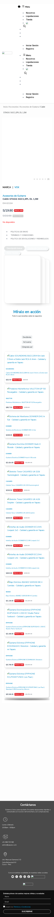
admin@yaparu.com (9, 845)
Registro (30, 49)
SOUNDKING (10, 369)
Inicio (5, 107)
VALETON (9, 398)
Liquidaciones (32, 16)
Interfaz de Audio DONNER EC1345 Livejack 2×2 (22, 541)
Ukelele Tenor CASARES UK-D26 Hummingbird (22, 485)
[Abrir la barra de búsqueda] (24, 26)
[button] (27, 698)
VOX (17, 187)
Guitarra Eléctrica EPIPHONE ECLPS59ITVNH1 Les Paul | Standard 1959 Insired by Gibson (25, 688)
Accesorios (13, 107)
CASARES (9, 481)
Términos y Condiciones (22, 907)
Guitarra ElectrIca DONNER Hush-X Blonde (21, 458)
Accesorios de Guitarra (29, 107)
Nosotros (30, 13)
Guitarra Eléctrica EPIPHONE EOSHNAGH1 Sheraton (24, 660)
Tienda (29, 19)
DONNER (9, 426)
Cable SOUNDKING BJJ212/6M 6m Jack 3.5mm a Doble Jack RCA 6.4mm (26, 374)
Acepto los (18, 907)
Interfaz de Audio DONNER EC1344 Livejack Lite (22, 568)
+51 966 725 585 (8, 842)
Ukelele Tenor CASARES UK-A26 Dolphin (20, 513)
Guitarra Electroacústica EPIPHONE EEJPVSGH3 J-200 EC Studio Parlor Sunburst (25, 628)
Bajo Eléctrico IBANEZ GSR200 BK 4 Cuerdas (21, 596)
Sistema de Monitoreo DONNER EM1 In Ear (21, 430)
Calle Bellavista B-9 (9, 862)
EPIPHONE (9, 623)
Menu (27, 6)
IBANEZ (8, 592)
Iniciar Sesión (32, 45)
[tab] (14, 248)
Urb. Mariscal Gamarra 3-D (11, 860)
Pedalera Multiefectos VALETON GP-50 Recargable (23, 402)
